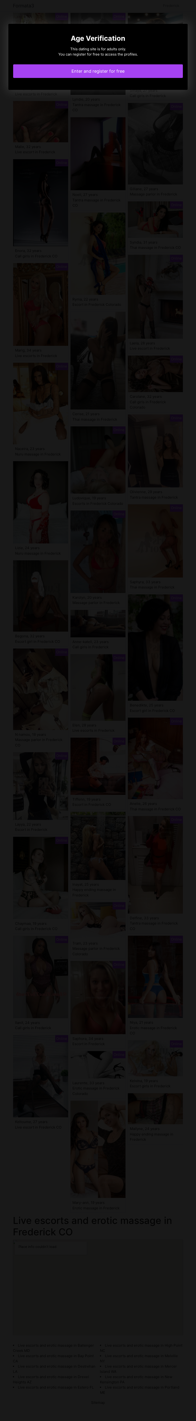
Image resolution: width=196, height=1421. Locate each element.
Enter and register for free (98, 71)
